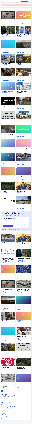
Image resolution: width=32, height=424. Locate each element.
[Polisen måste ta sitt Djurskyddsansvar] (8, 32)
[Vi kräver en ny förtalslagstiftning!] (8, 17)
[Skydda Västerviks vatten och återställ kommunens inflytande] (23, 89)
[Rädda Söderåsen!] (23, 60)
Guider (2, 402)
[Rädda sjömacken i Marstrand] (8, 60)
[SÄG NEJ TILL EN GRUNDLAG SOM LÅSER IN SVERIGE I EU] (23, 18)
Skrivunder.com (3, 1)
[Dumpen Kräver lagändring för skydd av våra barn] (8, 159)
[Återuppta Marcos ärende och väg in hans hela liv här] (23, 32)
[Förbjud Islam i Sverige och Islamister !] (23, 131)
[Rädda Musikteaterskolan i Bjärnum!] (8, 88)
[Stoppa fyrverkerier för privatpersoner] (8, 173)
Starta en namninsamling (25, 1)
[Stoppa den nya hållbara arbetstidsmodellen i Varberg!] (23, 188)
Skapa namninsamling (8, 226)
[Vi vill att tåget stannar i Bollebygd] (8, 202)
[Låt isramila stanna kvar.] (8, 145)
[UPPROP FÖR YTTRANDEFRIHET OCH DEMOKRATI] (8, 103)
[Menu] (31, 1)
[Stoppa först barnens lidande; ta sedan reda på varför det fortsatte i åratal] (8, 131)
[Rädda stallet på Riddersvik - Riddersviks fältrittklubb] (8, 188)
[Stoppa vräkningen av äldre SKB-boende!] (23, 103)
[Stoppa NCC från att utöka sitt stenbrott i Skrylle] (23, 46)
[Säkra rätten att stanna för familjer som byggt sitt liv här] (8, 74)
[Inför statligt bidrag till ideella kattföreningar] (23, 74)
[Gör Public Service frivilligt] (23, 117)
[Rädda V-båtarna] (23, 159)
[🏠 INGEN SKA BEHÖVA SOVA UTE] (8, 117)
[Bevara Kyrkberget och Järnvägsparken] (23, 145)
